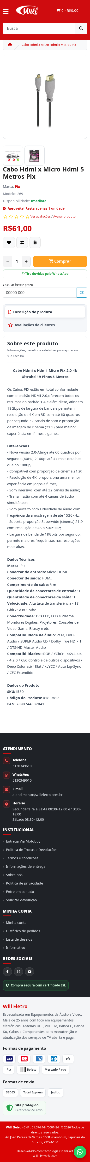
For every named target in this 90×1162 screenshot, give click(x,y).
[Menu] (6, 11)
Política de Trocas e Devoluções (31, 849)
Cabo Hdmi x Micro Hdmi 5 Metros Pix (49, 44)
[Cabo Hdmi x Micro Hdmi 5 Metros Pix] (45, 99)
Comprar (62, 261)
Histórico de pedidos (23, 931)
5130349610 (22, 766)
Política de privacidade (24, 883)
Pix (17, 186)
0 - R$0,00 (69, 10)
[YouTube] (29, 971)
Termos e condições (22, 858)
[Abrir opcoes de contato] (80, 1152)
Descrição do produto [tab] (32, 311)
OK (82, 292)
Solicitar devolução (21, 900)
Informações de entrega (25, 866)
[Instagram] (18, 971)
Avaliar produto (64, 216)
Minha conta (16, 922)
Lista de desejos (19, 939)
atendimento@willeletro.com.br (37, 794)
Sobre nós (14, 875)
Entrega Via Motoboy (23, 841)
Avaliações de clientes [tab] (35, 324)
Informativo (15, 947)
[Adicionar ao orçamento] (35, 242)
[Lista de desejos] (9, 242)
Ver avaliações (40, 216)
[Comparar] (22, 242)
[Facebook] (7, 971)
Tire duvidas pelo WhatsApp (46, 273)
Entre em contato (20, 891)
